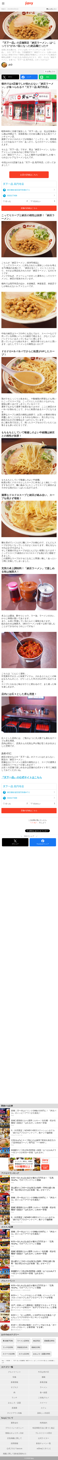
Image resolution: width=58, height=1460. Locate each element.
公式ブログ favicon (14, 1448)
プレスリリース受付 (43, 1433)
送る (47, 77)
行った (16, 201)
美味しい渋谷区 (43, 1413)
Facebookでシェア (43, 844)
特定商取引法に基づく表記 (43, 1428)
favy (3, 1360)
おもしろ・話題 (14, 1403)
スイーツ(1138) (9, 1354)
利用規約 (43, 1423)
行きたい (44, 201)
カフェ (43, 1408)
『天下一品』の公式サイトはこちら (21, 777)
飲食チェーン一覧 (43, 1443)
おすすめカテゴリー (10, 1334)
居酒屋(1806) (49, 1341)
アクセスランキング (10, 1173)
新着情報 (14, 1382)
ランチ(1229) (8, 1347)
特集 (14, 1377)
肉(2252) (36, 1341)
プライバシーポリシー (14, 1428)
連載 (43, 1377)
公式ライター (43, 1438)
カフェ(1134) (24, 1354)
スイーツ (43, 1403)
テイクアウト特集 (14, 1413)
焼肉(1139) (36, 1347)
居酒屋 (14, 1408)
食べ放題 (43, 1392)
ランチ (14, 1398)
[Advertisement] (29, 976)
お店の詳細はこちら (29, 175)
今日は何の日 (43, 1372)
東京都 (8, 1360)
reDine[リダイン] (43, 1448)
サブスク (14, 1387)
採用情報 (14, 1443)
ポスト (10, 77)
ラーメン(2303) (23, 1341)
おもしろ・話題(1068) (41, 1354)
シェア (29, 77)
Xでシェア (15, 844)
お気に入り (51, 71)
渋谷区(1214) (22, 1347)
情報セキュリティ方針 (14, 1433)
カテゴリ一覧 (7, 1367)
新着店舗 (43, 1382)
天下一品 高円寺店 (13, 184)
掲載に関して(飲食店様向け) (14, 1454)
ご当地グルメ (43, 1398)
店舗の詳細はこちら (29, 208)
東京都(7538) (8, 1341)
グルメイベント (14, 1372)
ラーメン (43, 1387)
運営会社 (14, 1423)
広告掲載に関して (14, 1438)
